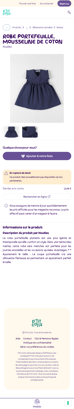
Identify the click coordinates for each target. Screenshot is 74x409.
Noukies (7, 46)
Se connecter (46, 3)
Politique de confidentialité (37, 342)
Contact (27, 338)
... (27, 27)
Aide (18, 338)
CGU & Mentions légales (47, 338)
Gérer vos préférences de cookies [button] (37, 346)
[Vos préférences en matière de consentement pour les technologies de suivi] (68, 403)
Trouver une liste (27, 3)
